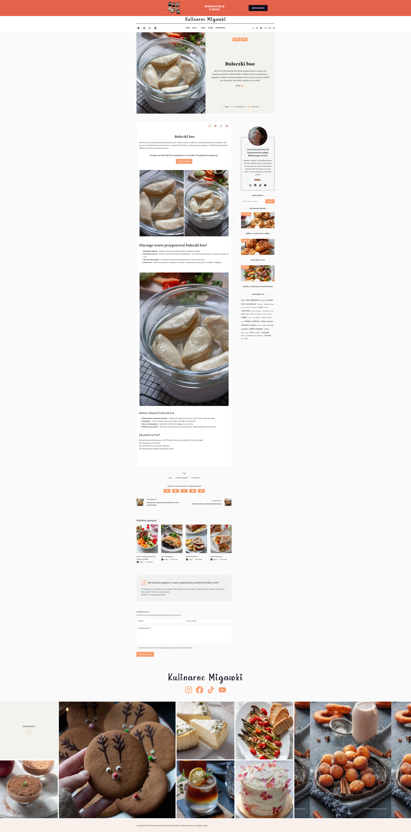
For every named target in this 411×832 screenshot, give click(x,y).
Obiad (244, 39)
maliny (244, 317)
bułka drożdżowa (182, 478)
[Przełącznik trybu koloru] (257, 28)
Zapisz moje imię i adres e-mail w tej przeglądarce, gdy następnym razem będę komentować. (166, 648)
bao (170, 478)
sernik (251, 332)
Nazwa (141, 621)
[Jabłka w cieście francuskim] (258, 213)
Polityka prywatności (188, 825)
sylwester (257, 333)
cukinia (260, 307)
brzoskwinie (260, 304)
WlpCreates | (176, 825)
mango (250, 318)
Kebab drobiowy (216, 556)
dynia (271, 311)
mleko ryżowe (266, 321)
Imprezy (236, 39)
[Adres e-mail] (201, 491)
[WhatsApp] (192, 491)
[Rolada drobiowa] (196, 539)
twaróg (243, 336)
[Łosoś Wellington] (171, 539)
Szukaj (269, 201)
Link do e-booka (184, 161)
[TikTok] (150, 28)
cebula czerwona (245, 307)
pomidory (244, 329)
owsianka (245, 325)
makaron (270, 314)
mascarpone (256, 318)
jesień (252, 314)
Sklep (203, 28)
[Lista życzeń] (261, 28)
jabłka (243, 314)
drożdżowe (195, 478)
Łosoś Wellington (167, 556)
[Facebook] (144, 28)
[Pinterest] (184, 491)
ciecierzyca (254, 307)
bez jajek (262, 300)
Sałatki (245, 267)
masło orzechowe (266, 318)
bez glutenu (252, 300)
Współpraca (220, 28)
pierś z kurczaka (268, 325)
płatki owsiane (256, 329)
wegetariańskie (251, 336)
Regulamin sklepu (202, 825)
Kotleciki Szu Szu (258, 260)
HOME (188, 28)
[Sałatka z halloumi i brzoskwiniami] (258, 266)
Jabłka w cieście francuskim (258, 233)
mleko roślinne (251, 321)
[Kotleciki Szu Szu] (258, 240)
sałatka (266, 329)
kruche (264, 314)
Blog (194, 28)
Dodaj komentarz (144, 628)
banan (243, 300)
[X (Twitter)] (175, 491)
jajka (247, 314)
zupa (242, 339)
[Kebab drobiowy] (221, 539)
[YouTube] (155, 28)
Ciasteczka (246, 214)
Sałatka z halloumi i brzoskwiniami (258, 286)
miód (242, 322)
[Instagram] (138, 28)
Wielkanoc (260, 336)
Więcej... (257, 179)
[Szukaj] (253, 28)
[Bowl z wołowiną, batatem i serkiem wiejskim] (147, 539)
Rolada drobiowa (192, 556)
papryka (253, 325)
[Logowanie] (274, 28)
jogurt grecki (258, 314)
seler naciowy (244, 333)
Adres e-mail (191, 621)
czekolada (245, 311)
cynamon (266, 308)
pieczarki (259, 325)
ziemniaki (267, 335)
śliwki (246, 339)
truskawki (265, 332)
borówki (269, 300)
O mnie (210, 28)
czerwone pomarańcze (256, 311)
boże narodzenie (248, 304)
